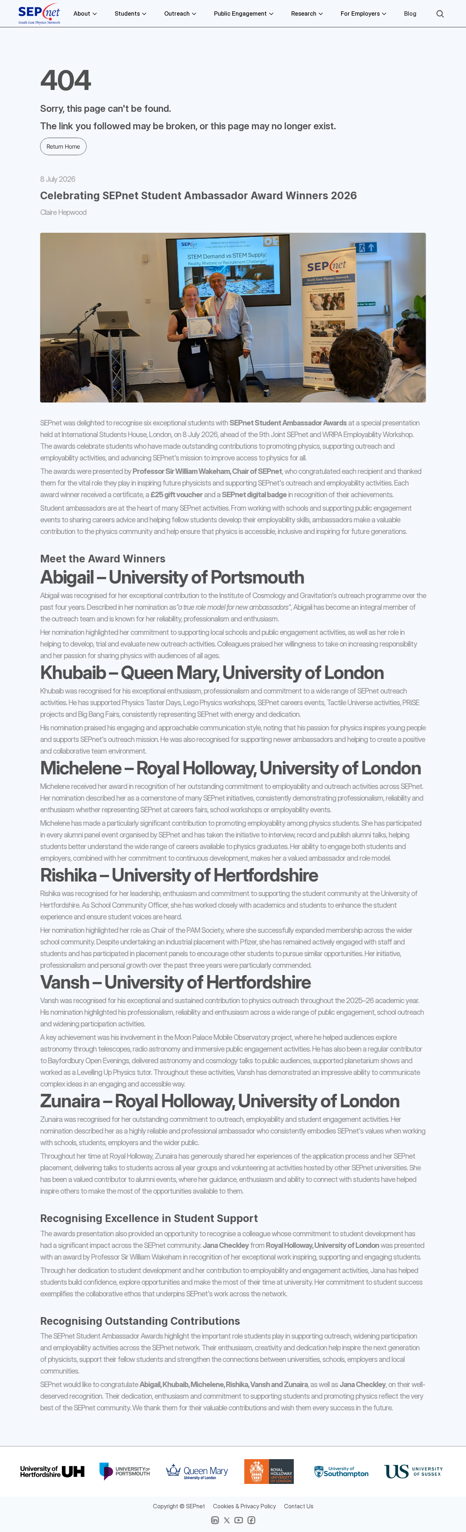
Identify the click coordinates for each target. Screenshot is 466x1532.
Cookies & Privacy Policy (244, 1506)
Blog (410, 13)
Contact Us (298, 1506)
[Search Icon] (440, 14)
